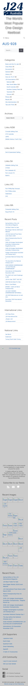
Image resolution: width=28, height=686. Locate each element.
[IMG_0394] (20, 500)
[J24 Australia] (13, 9)
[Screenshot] (10, 525)
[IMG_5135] (10, 544)
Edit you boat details (9, 664)
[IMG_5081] (5, 557)
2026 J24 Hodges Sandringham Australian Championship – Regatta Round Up (14, 244)
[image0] (5, 500)
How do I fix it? (9, 77)
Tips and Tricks (9, 104)
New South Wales (12, 84)
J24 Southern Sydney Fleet (14, 676)
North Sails (6, 641)
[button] (24, 38)
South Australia (11, 87)
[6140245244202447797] (5, 525)
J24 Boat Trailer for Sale (12, 227)
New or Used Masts (10, 284)
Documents (8, 69)
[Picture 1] (15, 555)
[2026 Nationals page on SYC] (10, 534)
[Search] (21, 50)
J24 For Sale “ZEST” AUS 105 (13, 279)
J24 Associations (10, 79)
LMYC (7, 136)
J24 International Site (11, 316)
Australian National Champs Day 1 (13, 614)
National (9, 82)
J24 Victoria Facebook (13, 673)
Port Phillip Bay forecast (12, 188)
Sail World (8, 334)
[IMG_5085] (20, 544)
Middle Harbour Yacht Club (13, 139)
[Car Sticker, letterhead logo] (10, 515)
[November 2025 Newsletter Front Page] (15, 530)
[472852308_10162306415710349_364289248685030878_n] (20, 565)
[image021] (15, 500)
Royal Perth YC (9, 212)
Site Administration (11, 102)
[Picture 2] (10, 555)
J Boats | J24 (9, 319)
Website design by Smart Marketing (14, 684)
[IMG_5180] (5, 544)
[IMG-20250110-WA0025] (5, 563)
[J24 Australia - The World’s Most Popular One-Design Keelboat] (5, 505)
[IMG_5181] (20, 538)
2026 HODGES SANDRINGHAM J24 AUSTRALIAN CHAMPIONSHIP (13, 266)
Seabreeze (8, 193)
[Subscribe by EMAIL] (13, 487)
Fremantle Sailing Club (12, 209)
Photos (7, 97)
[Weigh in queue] (5, 534)
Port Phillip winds (10, 191)
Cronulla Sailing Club (11, 131)
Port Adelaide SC (10, 170)
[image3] (10, 500)
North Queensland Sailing (12, 152)
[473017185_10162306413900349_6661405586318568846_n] (15, 565)
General (7, 72)
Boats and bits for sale (12, 64)
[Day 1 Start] (15, 525)
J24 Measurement (10, 321)
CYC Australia (9, 134)
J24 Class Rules (9, 314)
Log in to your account (10, 661)
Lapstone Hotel (8, 638)
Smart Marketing (8, 646)
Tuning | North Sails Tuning (13, 339)
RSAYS (7, 175)
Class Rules (8, 66)
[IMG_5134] (15, 544)
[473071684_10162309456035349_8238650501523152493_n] (10, 565)
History (7, 74)
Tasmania (9, 92)
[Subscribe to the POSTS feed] (8, 487)
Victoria (9, 94)
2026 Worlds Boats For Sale (13, 282)
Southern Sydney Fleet (13, 89)
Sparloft (5, 649)
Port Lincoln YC (10, 173)
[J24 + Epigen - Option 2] (20, 549)
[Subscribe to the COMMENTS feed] (18, 487)
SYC (6, 196)
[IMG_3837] (20, 519)
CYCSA (7, 168)
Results (7, 99)
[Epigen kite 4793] (15, 515)
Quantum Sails (7, 644)
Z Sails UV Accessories (10, 652)
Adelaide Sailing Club (11, 165)
